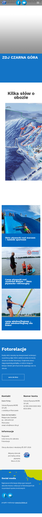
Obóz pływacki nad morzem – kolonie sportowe (20, 238)
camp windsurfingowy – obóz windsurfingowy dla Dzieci (19, 323)
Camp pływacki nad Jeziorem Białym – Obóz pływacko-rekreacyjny (18, 281)
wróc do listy (13, 377)
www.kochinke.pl (21, 503)
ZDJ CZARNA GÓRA (20, 57)
